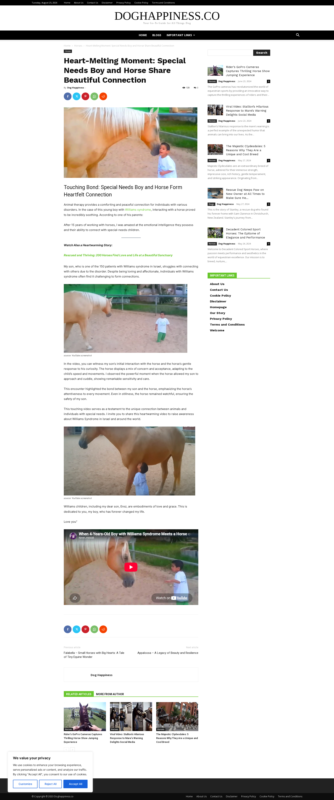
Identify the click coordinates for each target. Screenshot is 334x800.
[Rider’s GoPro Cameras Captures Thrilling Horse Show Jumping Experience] (85, 716)
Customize (25, 784)
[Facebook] (68, 96)
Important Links (179, 35)
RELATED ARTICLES (78, 694)
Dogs (211, 204)
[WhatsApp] (94, 96)
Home (67, 2)
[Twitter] (76, 96)
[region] (50, 772)
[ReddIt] (103, 96)
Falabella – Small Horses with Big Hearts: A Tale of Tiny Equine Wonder (94, 655)
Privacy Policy (123, 2)
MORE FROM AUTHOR (110, 694)
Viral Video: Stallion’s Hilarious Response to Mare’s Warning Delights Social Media (127, 738)
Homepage (218, 307)
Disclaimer (107, 2)
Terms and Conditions (163, 2)
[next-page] (72, 749)
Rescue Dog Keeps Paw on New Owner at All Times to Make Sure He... (245, 194)
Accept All (75, 784)
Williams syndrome (138, 209)
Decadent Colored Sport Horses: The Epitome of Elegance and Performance (245, 233)
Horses (78, 45)
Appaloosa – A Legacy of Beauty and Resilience (167, 653)
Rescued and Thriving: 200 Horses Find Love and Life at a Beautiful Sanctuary (118, 255)
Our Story (217, 313)
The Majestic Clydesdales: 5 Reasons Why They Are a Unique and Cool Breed (177, 738)
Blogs (156, 35)
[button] (297, 35)
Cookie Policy (141, 2)
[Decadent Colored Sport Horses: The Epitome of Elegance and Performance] (215, 232)
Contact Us (92, 2)
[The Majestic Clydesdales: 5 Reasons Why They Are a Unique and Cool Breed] (177, 716)
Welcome (217, 330)
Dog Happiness (75, 87)
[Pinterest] (85, 96)
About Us (78, 2)
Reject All (50, 784)
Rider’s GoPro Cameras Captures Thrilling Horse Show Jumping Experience (83, 738)
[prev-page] (66, 749)
